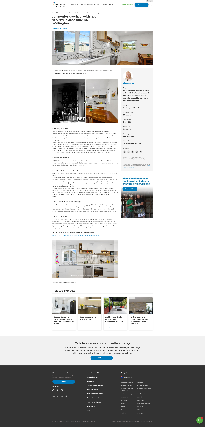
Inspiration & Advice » (94, 373)
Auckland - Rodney (126, 394)
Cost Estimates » (92, 377)
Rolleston (123, 406)
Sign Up (63, 381)
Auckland (140, 382)
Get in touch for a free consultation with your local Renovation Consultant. (76, 235)
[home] (59, 5)
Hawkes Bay (124, 400)
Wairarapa (140, 410)
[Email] (140, 151)
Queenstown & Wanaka (144, 403)
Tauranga (140, 406)
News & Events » (92, 389)
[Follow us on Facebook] (58, 390)
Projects (59, 13)
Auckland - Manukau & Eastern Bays (127, 389)
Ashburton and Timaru (127, 382)
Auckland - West (142, 394)
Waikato (123, 410)
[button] (75, 4)
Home (54, 13)
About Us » (90, 381)
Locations (105, 4)
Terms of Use (85, 421)
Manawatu (140, 400)
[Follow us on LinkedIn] (62, 390)
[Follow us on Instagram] (53, 390)
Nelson (123, 403)
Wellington (124, 413)
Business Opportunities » (95, 394)
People (111, 4)
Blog (116, 4)
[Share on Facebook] (124, 151)
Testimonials (97, 4)
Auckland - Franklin (143, 385)
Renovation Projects (87, 4)
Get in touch (102, 358)
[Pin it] (132, 151)
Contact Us (141, 5)
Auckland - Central (126, 385)
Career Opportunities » (94, 398)
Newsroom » (91, 406)
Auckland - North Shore (144, 388)
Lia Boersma (78, 136)
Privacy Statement (75, 421)
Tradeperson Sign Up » (94, 402)
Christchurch (124, 397)
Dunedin (139, 397)
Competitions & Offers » (95, 385)
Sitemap (92, 421)
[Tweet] (128, 151)
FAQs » (89, 410)
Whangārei (140, 413)
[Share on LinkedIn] (136, 151)
